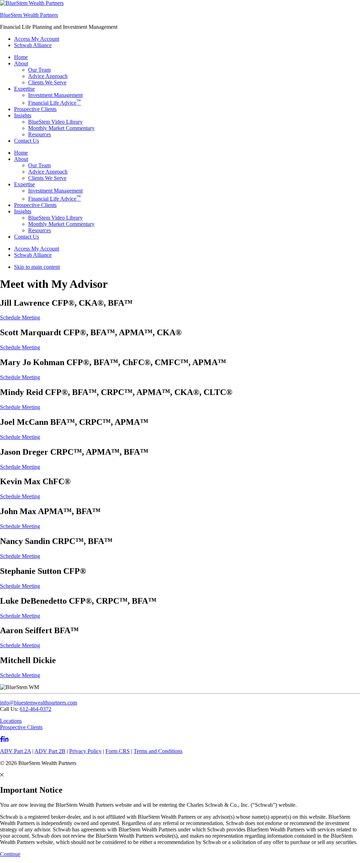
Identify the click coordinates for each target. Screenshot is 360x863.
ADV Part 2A (15, 751)
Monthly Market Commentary (61, 224)
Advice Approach (48, 172)
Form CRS (117, 751)
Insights (22, 211)
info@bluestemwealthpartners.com (38, 703)
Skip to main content (37, 267)
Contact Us (26, 237)
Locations (11, 721)
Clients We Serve (47, 178)
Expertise (24, 184)
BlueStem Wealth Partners (29, 15)
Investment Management (55, 191)
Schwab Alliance (33, 255)
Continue (10, 854)
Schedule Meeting (20, 317)
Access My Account (36, 249)
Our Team (39, 165)
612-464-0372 (35, 709)
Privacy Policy (85, 751)
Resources (39, 230)
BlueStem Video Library (55, 218)
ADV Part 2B (49, 751)
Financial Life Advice (54, 199)
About (21, 159)
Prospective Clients (35, 205)
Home (21, 153)
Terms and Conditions (158, 751)
